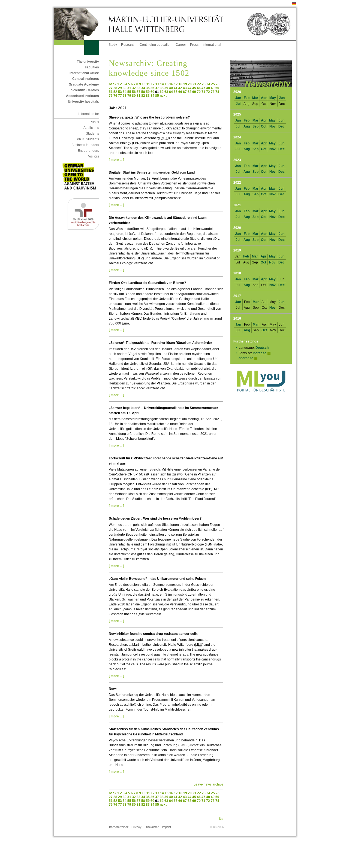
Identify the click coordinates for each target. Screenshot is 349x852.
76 (115, 96)
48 (208, 88)
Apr (264, 98)
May (272, 98)
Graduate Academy (84, 84)
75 (111, 96)
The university (88, 61)
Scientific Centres (85, 90)
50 (217, 88)
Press (194, 45)
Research (128, 45)
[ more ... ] (116, 160)
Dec (281, 126)
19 (185, 84)
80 (134, 96)
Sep (255, 126)
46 (199, 88)
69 (194, 92)
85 (157, 96)
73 (213, 92)
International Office (84, 73)
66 (180, 92)
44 (189, 88)
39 (166, 88)
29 (120, 88)
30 (125, 88)
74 (217, 92)
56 (134, 92)
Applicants (91, 128)
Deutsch (262, 348)
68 (189, 92)
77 (120, 96)
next (163, 96)
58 (143, 92)
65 (175, 92)
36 (152, 88)
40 (171, 88)
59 (148, 92)
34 (143, 88)
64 (171, 92)
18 (180, 84)
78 (125, 96)
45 (194, 88)
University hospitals (83, 102)
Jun (282, 98)
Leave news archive (208, 784)
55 (129, 92)
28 (115, 88)
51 (111, 92)
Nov (272, 126)
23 (204, 84)
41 (175, 88)
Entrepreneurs (88, 151)
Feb (246, 98)
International (212, 45)
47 (203, 88)
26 (217, 84)
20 (190, 84)
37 (157, 88)
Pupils (94, 122)
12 (153, 84)
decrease (246, 358)
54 (125, 92)
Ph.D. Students (88, 139)
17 (176, 84)
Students (92, 133)
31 (129, 88)
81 (138, 96)
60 (152, 92)
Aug (246, 126)
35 (148, 88)
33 (138, 88)
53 (120, 92)
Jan (238, 98)
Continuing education (156, 45)
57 (138, 92)
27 (111, 88)
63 (166, 92)
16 (171, 84)
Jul (238, 104)
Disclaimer (152, 827)
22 (199, 84)
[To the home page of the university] (81, 24)
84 (152, 96)
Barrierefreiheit (118, 827)
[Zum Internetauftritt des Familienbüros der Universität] (83, 229)
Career (181, 45)
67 (185, 92)
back (112, 84)
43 (185, 88)
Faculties (92, 67)
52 (115, 92)
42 (180, 88)
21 (194, 84)
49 (213, 88)
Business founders (85, 145)
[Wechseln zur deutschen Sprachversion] (294, 4)
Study (113, 45)
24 (208, 84)
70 (199, 92)
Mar (255, 98)
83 (148, 96)
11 (148, 84)
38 (162, 88)
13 (157, 84)
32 (134, 88)
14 (162, 84)
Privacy (136, 827)
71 (203, 92)
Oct (263, 126)
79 (129, 96)
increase (259, 353)
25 (213, 84)
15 (167, 84)
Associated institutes (82, 96)
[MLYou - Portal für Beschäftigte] (261, 397)
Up (221, 819)
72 (208, 92)
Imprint (166, 827)
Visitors (93, 156)
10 (144, 84)
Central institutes (85, 79)
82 (143, 96)
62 (162, 92)
